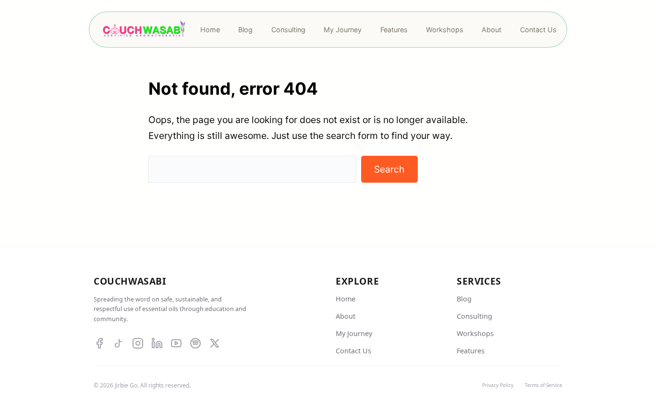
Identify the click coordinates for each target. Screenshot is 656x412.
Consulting (474, 316)
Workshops (475, 333)
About (345, 316)
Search (389, 169)
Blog (464, 298)
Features (471, 350)
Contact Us (353, 350)
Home (345, 298)
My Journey (354, 333)
